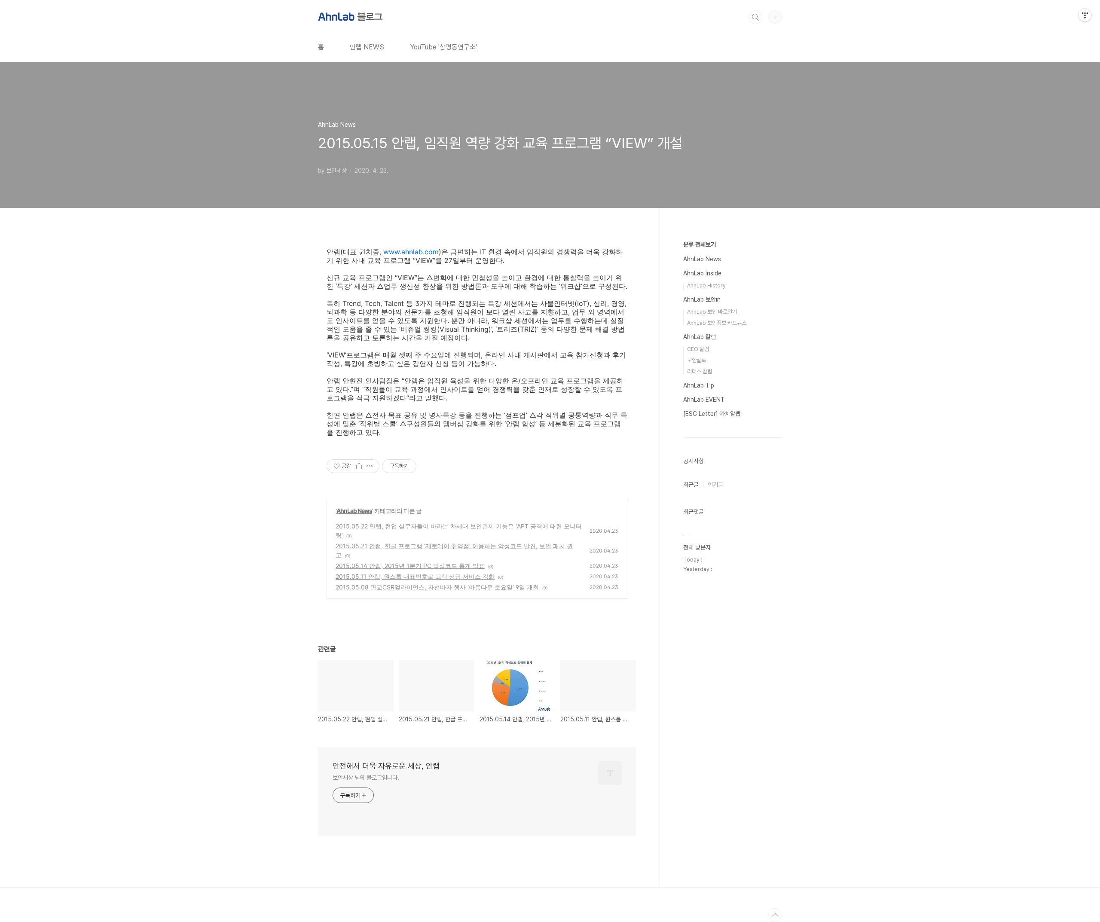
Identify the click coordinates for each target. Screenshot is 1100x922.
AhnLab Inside (702, 273)
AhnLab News (354, 510)
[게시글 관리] (369, 466)
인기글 (715, 484)
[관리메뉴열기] (1085, 15)
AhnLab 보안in (702, 299)
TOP (775, 915)
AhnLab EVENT (703, 399)
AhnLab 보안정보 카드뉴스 (716, 323)
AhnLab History (706, 285)
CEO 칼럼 (698, 349)
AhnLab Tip (698, 385)
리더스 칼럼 (699, 371)
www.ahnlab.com (411, 251)
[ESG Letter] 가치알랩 (711, 413)
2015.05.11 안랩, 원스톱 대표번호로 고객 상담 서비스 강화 (415, 576)
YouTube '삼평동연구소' (443, 47)
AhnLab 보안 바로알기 (712, 311)
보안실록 (696, 360)
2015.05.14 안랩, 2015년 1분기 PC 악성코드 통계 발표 (410, 565)
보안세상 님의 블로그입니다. (366, 777)
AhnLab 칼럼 (699, 336)
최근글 (691, 484)
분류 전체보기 (699, 244)
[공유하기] (359, 466)
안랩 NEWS (367, 47)
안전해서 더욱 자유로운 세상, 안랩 (386, 765)
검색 (755, 17)
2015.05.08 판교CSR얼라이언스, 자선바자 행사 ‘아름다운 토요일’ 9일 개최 (437, 587)
